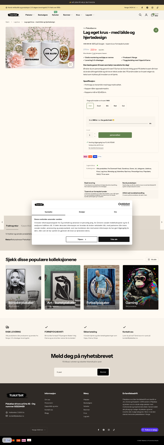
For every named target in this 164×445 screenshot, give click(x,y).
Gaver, (132, 169)
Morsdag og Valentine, (116, 171)
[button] (29, 14)
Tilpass (80, 239)
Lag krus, (104, 171)
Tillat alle (113, 239)
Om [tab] (115, 212)
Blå (107, 106)
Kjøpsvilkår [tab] (26, 226)
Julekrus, (148, 169)
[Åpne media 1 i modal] (40, 48)
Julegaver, (141, 169)
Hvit (90, 106)
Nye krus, (127, 171)
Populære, (147, 171)
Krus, (98, 171)
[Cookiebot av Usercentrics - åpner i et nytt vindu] (120, 204)
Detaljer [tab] (82, 212)
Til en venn (105, 174)
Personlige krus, (137, 171)
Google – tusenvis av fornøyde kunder (113, 44)
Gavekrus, (125, 169)
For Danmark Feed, (115, 169)
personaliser (115, 135)
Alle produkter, (102, 169)
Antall (88, 130)
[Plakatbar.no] (17, 398)
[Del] (156, 30)
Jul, (136, 169)
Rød (115, 106)
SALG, (99, 174)
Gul (123, 106)
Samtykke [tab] (48, 212)
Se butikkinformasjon (96, 148)
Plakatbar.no (89, 28)
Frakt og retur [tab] (12, 226)
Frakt (93, 53)
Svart (99, 106)
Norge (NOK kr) (129, 7)
